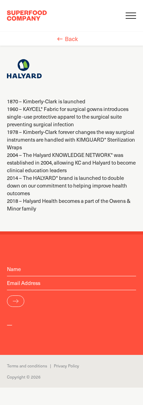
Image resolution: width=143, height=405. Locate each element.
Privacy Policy (66, 366)
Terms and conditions (27, 366)
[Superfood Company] (27, 15)
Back (71, 38)
